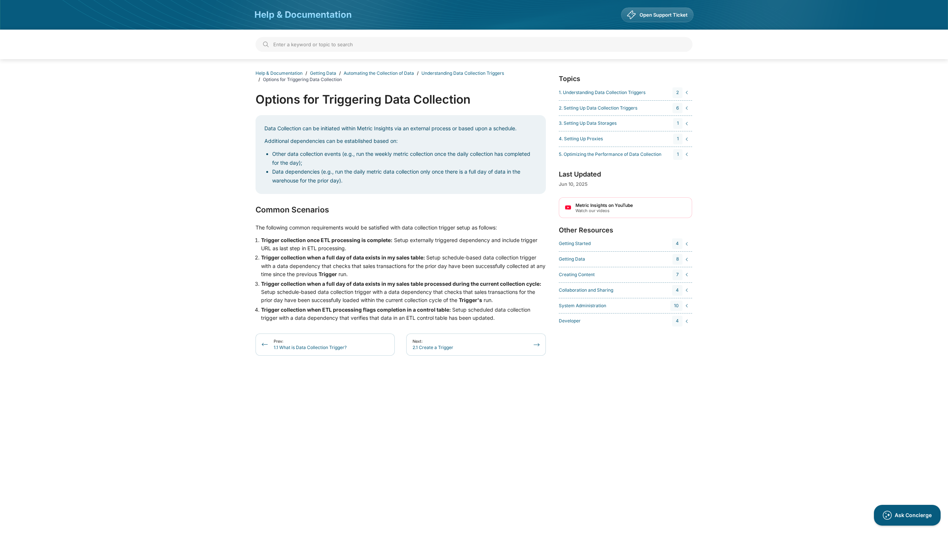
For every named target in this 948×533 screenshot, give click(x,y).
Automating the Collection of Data (379, 73)
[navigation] (624, 92)
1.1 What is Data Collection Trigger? (310, 344)
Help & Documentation (303, 14)
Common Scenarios (292, 209)
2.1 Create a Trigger (433, 344)
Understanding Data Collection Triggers (462, 73)
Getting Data (323, 73)
